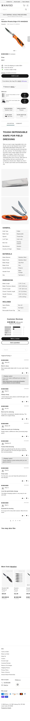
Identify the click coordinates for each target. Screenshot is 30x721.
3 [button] (15, 520)
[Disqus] (15, 624)
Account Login (4, 660)
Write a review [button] (15, 338)
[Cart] (24, 5)
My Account (17, 1)
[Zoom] (23, 46)
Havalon (3, 24)
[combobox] (15, 9)
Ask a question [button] (15, 342)
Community (19, 123)
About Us (3, 656)
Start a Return (25, 1)
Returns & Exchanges (6, 665)
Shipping (3, 72)
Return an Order (5, 654)
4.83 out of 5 (19, 322)
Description (10, 123)
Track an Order (5, 651)
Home (2, 19)
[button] (5, 54)
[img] (4, 360)
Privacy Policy (4, 670)
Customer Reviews (6, 663)
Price (2, 57)
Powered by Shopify (6, 708)
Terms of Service (5, 672)
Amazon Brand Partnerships (8, 674)
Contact (3, 658)
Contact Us (9, 1)
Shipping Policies (5, 667)
